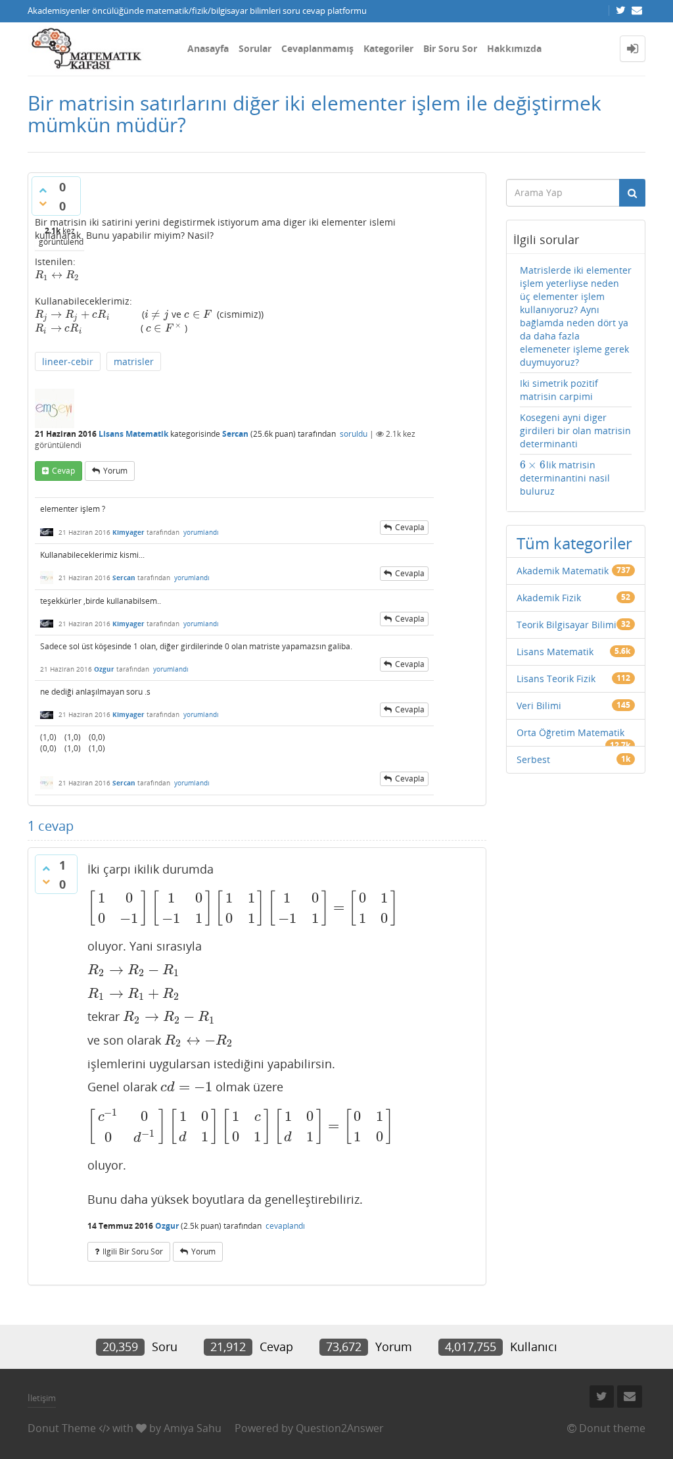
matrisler (134, 361)
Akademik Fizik (549, 597)
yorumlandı (201, 532)
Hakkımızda (514, 48)
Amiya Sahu (192, 1428)
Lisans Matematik (133, 433)
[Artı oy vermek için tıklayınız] (42, 190)
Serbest (533, 759)
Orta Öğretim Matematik (570, 732)
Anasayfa (208, 48)
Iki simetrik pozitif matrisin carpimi (559, 390)
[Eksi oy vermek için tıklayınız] (42, 203)
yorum (115, 470)
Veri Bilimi (539, 705)
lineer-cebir (67, 361)
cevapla (410, 527)
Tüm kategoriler (574, 543)
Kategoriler (388, 48)
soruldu (353, 433)
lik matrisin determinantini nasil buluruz (565, 477)
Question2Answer (340, 1428)
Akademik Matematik (563, 570)
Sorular (255, 48)
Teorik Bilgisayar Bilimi (566, 624)
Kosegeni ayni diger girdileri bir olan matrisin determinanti (575, 430)
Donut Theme (62, 1428)
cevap (63, 470)
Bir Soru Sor (450, 48)
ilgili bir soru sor (133, 1251)
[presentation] (57, 274)
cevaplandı (285, 1225)
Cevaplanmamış (317, 48)
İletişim (42, 1398)
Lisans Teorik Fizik (556, 678)
